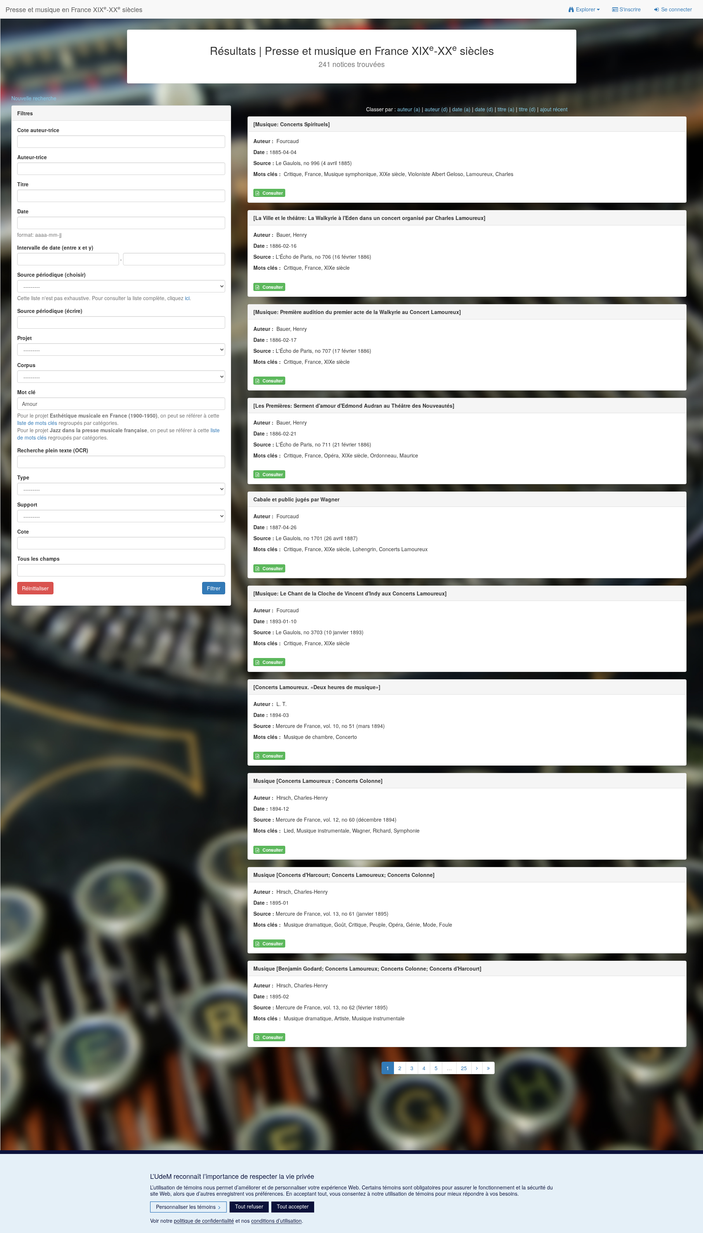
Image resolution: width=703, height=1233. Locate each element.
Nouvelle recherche (33, 98)
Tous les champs (38, 558)
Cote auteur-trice (38, 130)
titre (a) (506, 109)
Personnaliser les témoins (188, 1206)
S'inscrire (629, 9)
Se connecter (676, 9)
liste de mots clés (37, 422)
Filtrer (213, 588)
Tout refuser (249, 1206)
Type (23, 477)
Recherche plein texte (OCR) (52, 450)
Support (27, 504)
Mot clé (26, 392)
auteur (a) (408, 109)
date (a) (461, 109)
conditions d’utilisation (276, 1220)
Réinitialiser (35, 588)
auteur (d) (436, 109)
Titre (23, 184)
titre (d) (527, 109)
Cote (23, 531)
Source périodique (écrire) (49, 310)
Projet (24, 337)
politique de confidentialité (204, 1220)
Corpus (26, 365)
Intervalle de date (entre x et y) (55, 247)
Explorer (585, 9)
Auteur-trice (32, 157)
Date (23, 211)
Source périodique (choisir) (51, 274)
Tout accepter (293, 1206)
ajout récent (554, 109)
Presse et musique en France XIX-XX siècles (73, 9)
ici (187, 298)
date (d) (484, 109)
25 (464, 1068)
